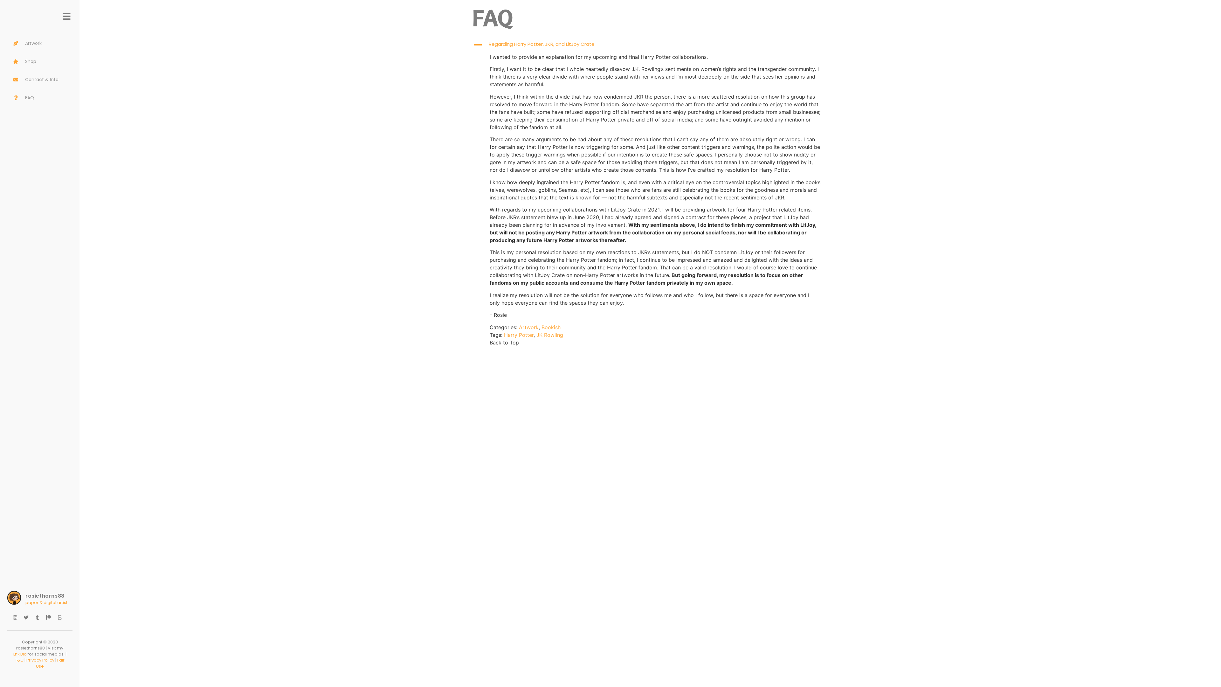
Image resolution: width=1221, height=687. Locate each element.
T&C (19, 660)
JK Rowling (549, 335)
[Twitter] (28, 620)
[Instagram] (17, 620)
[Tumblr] (40, 620)
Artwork (529, 327)
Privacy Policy (40, 660)
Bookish (551, 327)
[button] (650, 45)
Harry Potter (519, 335)
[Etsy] (62, 620)
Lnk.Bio (20, 654)
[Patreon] (51, 620)
